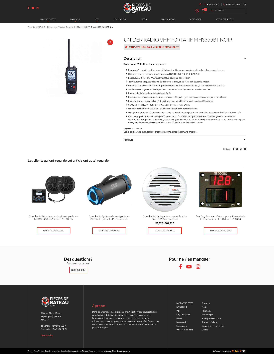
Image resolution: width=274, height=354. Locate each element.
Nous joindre (78, 270)
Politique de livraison (211, 318)
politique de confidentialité (80, 351)
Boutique (206, 303)
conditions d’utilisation (102, 351)
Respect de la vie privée (213, 326)
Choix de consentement (121, 351)
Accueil (31, 27)
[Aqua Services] (137, 8)
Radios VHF (70, 27)
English (205, 329)
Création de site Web (221, 351)
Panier (205, 307)
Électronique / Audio (55, 27)
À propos (98, 306)
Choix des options (165, 231)
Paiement (206, 311)
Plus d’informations (53, 231)
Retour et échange (210, 322)
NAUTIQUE (40, 27)
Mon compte (207, 314)
